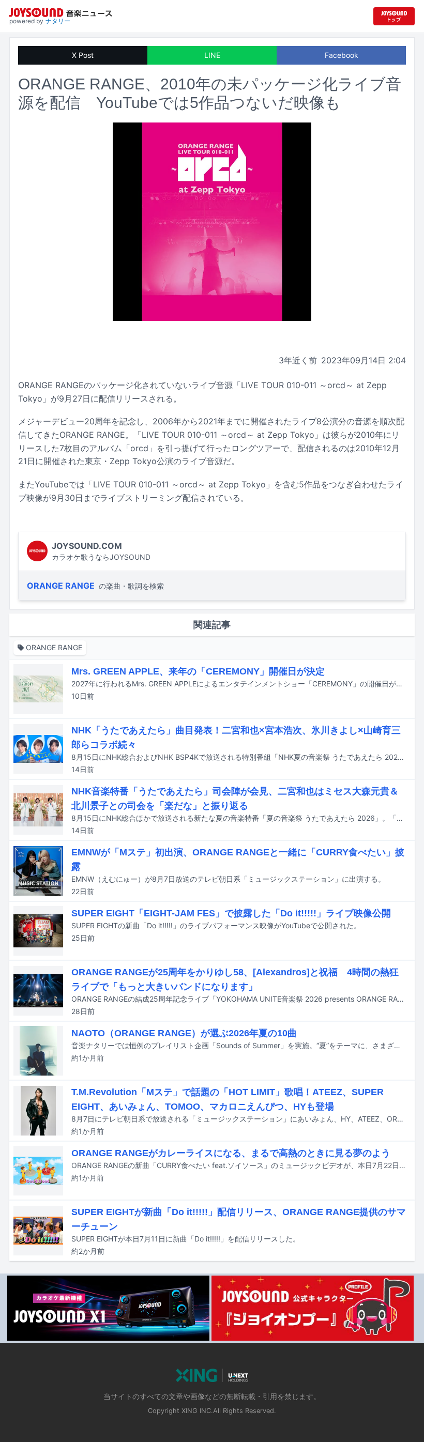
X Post (83, 55)
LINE (212, 55)
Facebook (341, 55)
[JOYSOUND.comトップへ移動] (394, 16)
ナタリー (58, 21)
